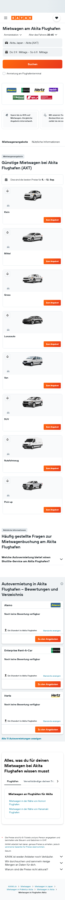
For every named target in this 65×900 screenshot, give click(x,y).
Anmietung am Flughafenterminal (24, 73)
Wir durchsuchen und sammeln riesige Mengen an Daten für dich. (27, 863)
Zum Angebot (52, 220)
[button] (5, 18)
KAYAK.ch (12, 886)
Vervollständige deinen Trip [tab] (39, 781)
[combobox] (13, 34)
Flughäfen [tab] (12, 781)
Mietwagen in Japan (44, 886)
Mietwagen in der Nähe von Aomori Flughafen (27, 802)
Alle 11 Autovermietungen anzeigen (21, 738)
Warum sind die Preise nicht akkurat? (26, 869)
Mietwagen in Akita (45, 889)
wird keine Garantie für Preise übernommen (24, 847)
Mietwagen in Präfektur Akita (20, 889)
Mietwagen (26, 886)
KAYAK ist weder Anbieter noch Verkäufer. (29, 856)
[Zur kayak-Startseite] (21, 18)
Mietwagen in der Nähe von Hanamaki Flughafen (28, 810)
